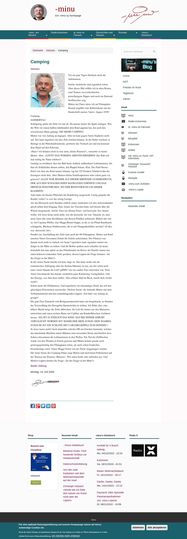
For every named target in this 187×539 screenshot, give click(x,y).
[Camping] (48, 90)
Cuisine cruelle (136, 172)
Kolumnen (133, 144)
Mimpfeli (132, 138)
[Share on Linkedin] (48, 406)
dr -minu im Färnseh (77, 33)
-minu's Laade (135, 189)
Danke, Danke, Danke (109, 481)
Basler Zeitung (38, 365)
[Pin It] (53, 406)
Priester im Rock (132, 87)
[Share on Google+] (38, 406)
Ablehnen (138, 527)
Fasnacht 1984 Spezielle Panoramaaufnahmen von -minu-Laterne (110, 496)
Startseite (38, 50)
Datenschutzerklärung (75, 464)
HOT (125, 81)
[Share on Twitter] (43, 406)
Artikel (131, 150)
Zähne (126, 99)
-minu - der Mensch (32, 33)
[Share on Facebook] (33, 406)
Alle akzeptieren (157, 527)
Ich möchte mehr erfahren (66, 535)
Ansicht (36, 482)
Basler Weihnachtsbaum (110, 471)
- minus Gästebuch (73, 445)
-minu (65, 8)
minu (130, 115)
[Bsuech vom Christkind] (41, 462)
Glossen (50, 50)
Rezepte (121, 33)
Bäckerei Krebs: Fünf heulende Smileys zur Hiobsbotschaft (75, 454)
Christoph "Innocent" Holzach (139, 165)
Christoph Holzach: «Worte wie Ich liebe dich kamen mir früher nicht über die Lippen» (75, 493)
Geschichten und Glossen (103, 33)
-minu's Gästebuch (146, 33)
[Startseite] (39, 12)
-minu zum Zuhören (138, 183)
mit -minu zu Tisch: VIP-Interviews (141, 157)
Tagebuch (128, 93)
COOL (126, 76)
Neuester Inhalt (136, 206)
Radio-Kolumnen (59, 32)
